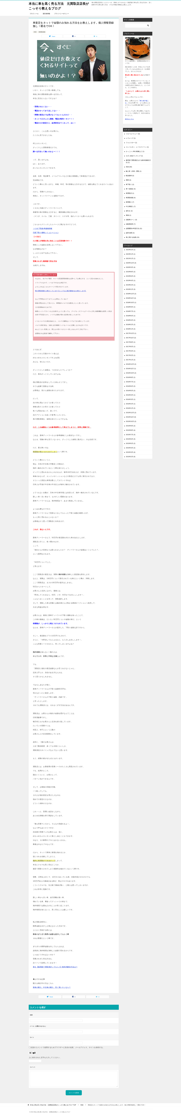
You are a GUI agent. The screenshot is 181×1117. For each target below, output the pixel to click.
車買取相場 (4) (131, 197)
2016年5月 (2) (130, 390)
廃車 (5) (128, 180)
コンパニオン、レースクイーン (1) (137, 147)
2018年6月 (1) (130, 316)
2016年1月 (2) (130, 408)
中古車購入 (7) (131, 206)
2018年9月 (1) (130, 307)
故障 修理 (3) (130, 233)
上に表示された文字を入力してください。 (45, 1057)
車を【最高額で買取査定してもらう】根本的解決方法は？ (55, 967)
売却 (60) (129, 167)
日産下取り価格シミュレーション (46, 232)
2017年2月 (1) (130, 355)
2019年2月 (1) (130, 285)
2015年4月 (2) (130, 448)
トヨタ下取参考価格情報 (42, 228)
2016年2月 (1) (130, 404)
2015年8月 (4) (130, 430)
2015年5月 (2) (130, 443)
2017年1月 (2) (130, 360)
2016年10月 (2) (131, 373)
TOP (53, 1105)
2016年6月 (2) (130, 386)
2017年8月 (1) (130, 342)
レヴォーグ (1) (131, 138)
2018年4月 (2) (130, 320)
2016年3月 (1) (130, 399)
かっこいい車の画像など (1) (135, 151)
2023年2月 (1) (130, 249)
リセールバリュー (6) (133, 134)
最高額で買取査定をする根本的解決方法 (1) (138, 161)
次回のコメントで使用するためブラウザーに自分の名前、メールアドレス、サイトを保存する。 (67, 1047)
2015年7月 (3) (130, 434)
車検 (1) (128, 215)
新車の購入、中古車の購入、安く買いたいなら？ (52, 987)
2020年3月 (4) (130, 267)
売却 (35, 32)
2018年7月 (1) (130, 311)
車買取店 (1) (130, 193)
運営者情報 (46, 13)
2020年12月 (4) (131, 263)
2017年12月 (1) (131, 333)
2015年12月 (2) (131, 412)
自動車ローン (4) (131, 219)
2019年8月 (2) (130, 271)
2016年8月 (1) (130, 377)
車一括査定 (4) (131, 189)
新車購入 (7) (130, 202)
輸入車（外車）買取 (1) (133, 171)
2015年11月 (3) (131, 417)
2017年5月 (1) (130, 346)
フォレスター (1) (131, 142)
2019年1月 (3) (130, 289)
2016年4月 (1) (130, 395)
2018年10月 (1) (131, 302)
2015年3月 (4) (130, 452)
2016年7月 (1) (130, 382)
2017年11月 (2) (131, 338)
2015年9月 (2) (130, 426)
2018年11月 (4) (131, 298)
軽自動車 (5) (130, 175)
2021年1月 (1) (130, 258)
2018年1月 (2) (130, 329)
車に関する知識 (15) (132, 237)
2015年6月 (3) (130, 439)
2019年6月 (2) (130, 276)
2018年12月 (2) (131, 294)
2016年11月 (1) (131, 368)
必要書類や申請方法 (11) (134, 228)
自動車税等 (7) (131, 224)
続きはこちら (129, 119)
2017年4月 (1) (130, 351)
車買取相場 (42, 32)
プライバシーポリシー (61, 13)
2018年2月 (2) (130, 324)
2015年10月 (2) (131, 421)
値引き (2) (129, 211)
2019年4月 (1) (130, 280)
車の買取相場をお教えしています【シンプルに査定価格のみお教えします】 (60, 291)
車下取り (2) (130, 184)
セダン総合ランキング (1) (134, 156)
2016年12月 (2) (131, 364)
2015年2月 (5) (130, 456)
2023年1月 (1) (130, 254)
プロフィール (34, 13)
